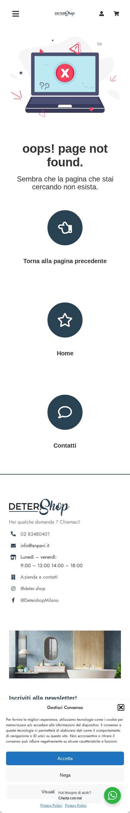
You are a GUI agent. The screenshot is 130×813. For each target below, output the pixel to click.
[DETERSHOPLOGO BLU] (65, 13)
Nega (65, 775)
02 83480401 (35, 534)
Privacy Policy (51, 805)
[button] (121, 707)
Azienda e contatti (39, 576)
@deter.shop (33, 588)
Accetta (65, 758)
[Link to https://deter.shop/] (65, 320)
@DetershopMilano (40, 600)
